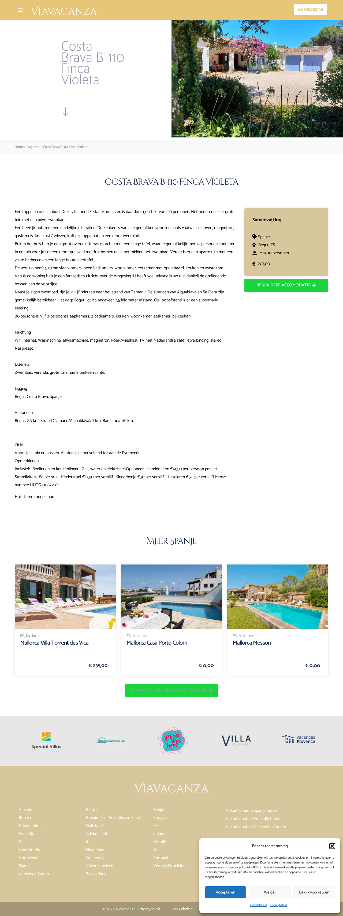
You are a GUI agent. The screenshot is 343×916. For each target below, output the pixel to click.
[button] (332, 846)
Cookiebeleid (258, 905)
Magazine (33, 147)
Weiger (270, 892)
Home (19, 147)
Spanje (264, 237)
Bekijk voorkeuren (314, 892)
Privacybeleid (278, 905)
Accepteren (225, 892)
